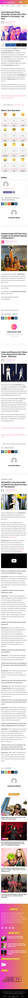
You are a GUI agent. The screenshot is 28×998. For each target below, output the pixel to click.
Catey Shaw (8, 768)
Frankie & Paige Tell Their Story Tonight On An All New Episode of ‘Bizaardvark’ (14, 236)
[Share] (10, 44)
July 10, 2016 (8, 23)
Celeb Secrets (9, 992)
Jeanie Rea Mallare (10, 490)
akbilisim (21, 993)
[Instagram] (6, 927)
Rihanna (7, 447)
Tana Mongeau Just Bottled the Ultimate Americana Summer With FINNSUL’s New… (17, 945)
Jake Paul (14, 314)
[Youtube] (9, 927)
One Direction (8, 197)
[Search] (26, 2)
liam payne (16, 197)
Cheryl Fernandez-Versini (8, 199)
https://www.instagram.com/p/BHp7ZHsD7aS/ (13, 428)
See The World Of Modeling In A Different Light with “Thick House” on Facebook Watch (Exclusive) (14, 896)
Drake (11, 447)
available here (12, 537)
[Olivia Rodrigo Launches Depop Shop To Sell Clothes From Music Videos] (14, 806)
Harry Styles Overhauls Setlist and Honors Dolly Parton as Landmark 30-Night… (17, 952)
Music (10, 479)
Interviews (4, 479)
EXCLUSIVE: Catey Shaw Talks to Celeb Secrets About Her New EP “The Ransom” (14, 484)
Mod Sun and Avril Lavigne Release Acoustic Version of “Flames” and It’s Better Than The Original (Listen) (13, 870)
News (3, 814)
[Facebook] (2, 927)
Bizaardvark (8, 314)
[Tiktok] (13, 927)
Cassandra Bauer (10, 22)
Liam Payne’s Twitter (18, 105)
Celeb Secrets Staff (11, 241)
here (22, 551)
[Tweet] (21, 44)
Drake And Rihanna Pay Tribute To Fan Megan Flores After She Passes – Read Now (14, 354)
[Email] (14, 192)
